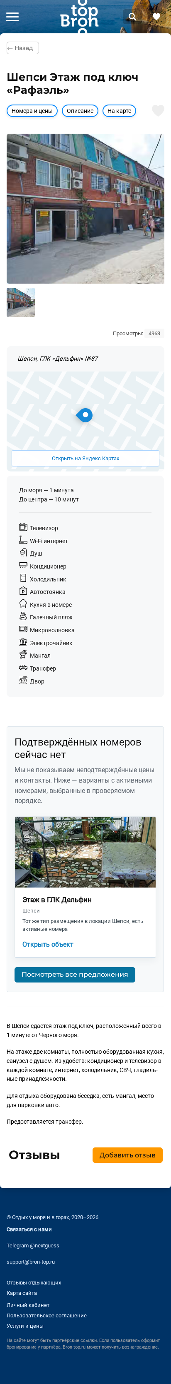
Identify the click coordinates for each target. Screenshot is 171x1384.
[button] (12, 16)
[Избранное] (156, 16)
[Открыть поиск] (132, 16)
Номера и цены (32, 111)
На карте (119, 111)
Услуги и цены (25, 1326)
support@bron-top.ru (31, 1262)
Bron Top (79, 16)
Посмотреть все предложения (75, 975)
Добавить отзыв (127, 1155)
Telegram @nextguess (33, 1245)
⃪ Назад (23, 48)
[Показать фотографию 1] (21, 302)
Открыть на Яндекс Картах (85, 458)
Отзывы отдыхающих (34, 1282)
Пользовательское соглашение (47, 1315)
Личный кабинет (28, 1305)
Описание (80, 111)
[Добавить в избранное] (158, 111)
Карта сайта (22, 1293)
